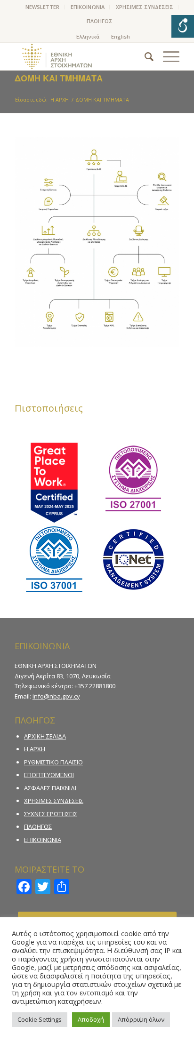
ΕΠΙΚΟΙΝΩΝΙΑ (88, 6)
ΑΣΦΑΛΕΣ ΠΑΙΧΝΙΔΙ (50, 788)
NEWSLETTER (42, 6)
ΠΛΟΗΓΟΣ (100, 20)
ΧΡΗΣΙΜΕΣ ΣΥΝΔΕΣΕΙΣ (144, 6)
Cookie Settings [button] (39, 1019)
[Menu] (166, 56)
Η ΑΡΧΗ (34, 749)
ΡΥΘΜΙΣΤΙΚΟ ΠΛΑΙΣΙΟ (53, 762)
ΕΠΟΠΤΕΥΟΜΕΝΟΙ (49, 775)
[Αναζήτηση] (144, 56)
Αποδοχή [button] (91, 1019)
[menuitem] (43, 7)
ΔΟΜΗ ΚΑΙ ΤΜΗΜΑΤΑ (59, 78)
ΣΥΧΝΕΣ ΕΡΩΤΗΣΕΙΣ (50, 814)
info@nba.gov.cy (56, 696)
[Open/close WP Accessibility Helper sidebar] (182, 26)
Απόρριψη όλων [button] (141, 1019)
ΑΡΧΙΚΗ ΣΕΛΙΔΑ (45, 736)
